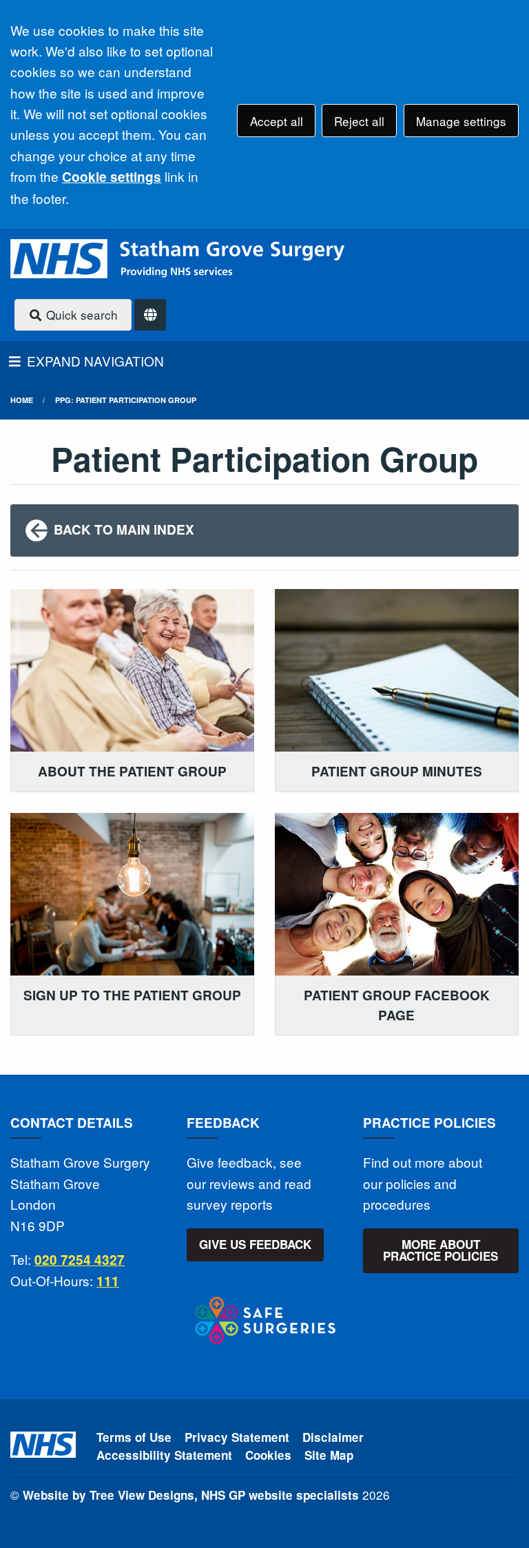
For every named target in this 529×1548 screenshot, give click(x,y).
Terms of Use (134, 1437)
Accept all (276, 121)
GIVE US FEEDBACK (255, 1244)
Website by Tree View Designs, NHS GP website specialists (191, 1495)
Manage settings (461, 121)
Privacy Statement (237, 1437)
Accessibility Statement (164, 1455)
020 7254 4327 (79, 1259)
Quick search (80, 314)
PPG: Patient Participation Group (125, 400)
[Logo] (177, 258)
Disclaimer (333, 1437)
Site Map (328, 1455)
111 (107, 1281)
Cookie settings (111, 176)
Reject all (359, 121)
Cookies (268, 1455)
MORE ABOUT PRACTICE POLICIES (440, 1250)
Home (21, 400)
